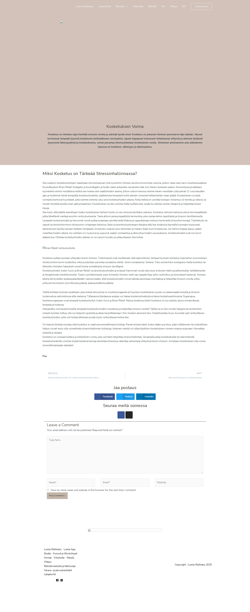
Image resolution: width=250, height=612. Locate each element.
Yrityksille (138, 6)
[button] (126, 6)
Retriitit (152, 6)
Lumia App (69, 549)
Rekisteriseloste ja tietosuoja (59, 566)
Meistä (70, 557)
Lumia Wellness (84, 6)
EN (184, 6)
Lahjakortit (50, 574)
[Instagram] (61, 580)
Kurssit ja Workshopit (65, 553)
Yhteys (173, 6)
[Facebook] (57, 580)
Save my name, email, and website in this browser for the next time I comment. (93, 490)
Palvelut (120, 6)
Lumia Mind (104, 6)
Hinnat (48, 557)
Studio (47, 553)
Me (163, 6)
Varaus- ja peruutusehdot (58, 570)
